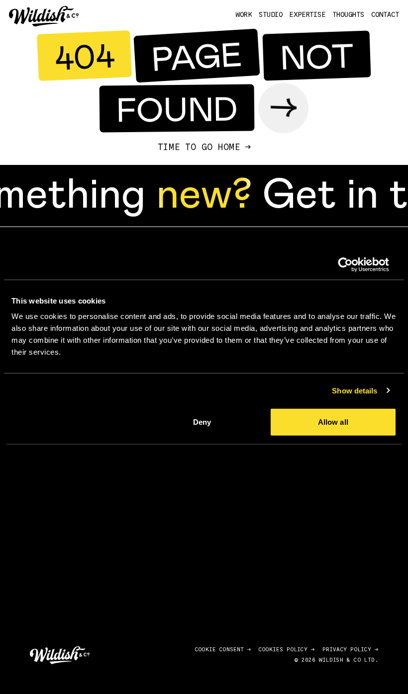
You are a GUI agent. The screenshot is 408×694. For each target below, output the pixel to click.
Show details (354, 390)
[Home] (44, 16)
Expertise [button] (307, 15)
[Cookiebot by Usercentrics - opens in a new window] (353, 264)
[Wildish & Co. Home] (60, 655)
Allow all (333, 422)
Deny (202, 422)
